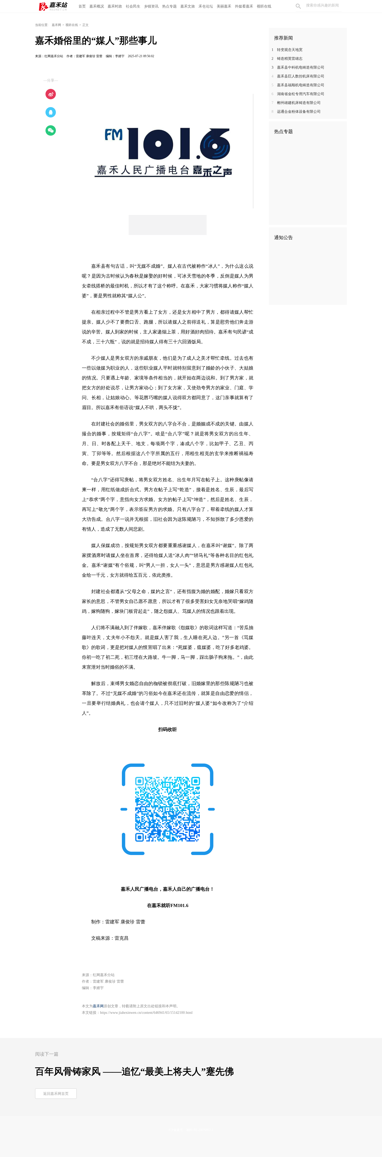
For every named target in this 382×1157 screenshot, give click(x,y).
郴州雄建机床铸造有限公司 (296, 103)
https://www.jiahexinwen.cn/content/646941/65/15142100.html (146, 1013)
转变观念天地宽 (287, 50)
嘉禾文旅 (187, 6)
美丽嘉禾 (224, 6)
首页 (82, 6)
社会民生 (133, 6)
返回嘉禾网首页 (56, 1094)
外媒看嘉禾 (244, 6)
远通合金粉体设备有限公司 (296, 112)
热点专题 (169, 6)
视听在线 (264, 6)
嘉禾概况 (96, 6)
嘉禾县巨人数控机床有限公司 (298, 76)
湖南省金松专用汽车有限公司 (298, 94)
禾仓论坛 (206, 6)
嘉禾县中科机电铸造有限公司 (298, 67)
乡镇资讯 (151, 6)
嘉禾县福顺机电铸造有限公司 (298, 85)
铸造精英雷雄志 (287, 59)
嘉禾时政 (115, 6)
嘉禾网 (56, 25)
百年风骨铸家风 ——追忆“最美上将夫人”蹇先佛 (134, 1071)
